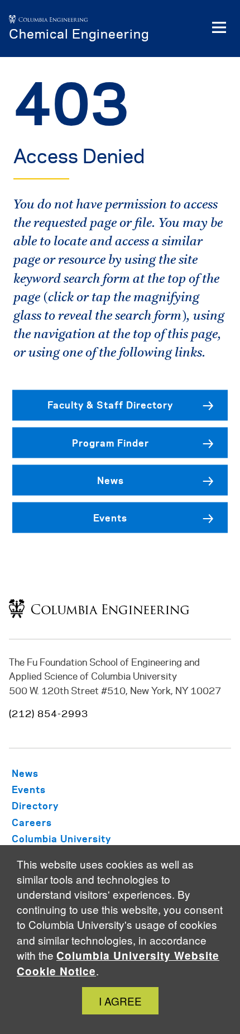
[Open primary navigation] (219, 28)
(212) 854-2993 (48, 714)
